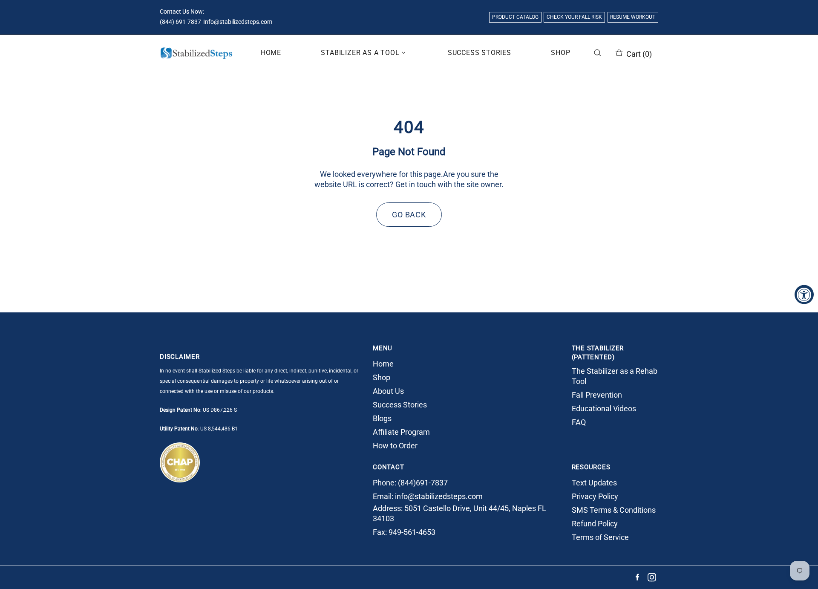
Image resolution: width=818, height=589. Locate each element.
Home (383, 363)
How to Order (395, 445)
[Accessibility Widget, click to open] (804, 294)
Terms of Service (600, 537)
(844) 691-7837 (180, 22)
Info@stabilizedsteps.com (237, 22)
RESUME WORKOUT (632, 17)
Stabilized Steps (196, 53)
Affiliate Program (401, 431)
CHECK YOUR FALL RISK (574, 17)
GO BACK (409, 214)
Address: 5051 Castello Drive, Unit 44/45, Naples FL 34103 (459, 513)
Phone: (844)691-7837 (410, 482)
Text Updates (594, 482)
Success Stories (400, 404)
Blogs (382, 418)
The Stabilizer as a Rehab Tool (614, 376)
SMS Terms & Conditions (614, 509)
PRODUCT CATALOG (515, 17)
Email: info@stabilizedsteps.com (428, 496)
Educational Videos (604, 408)
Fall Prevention (597, 394)
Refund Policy (595, 523)
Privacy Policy (595, 496)
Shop (381, 377)
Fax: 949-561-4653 (404, 532)
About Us (388, 391)
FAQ (579, 422)
